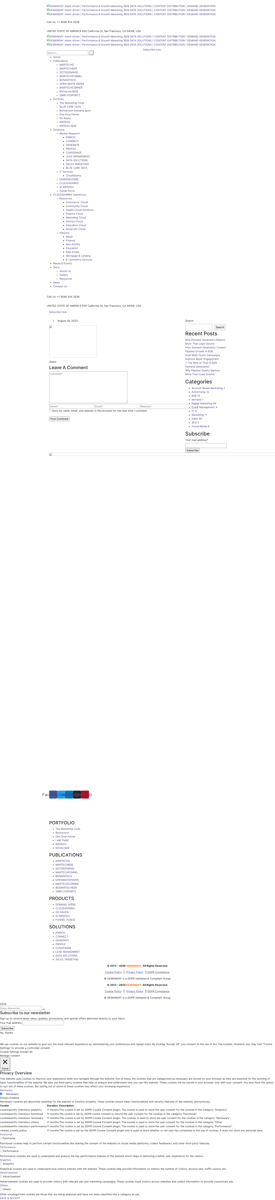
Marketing (199, 414)
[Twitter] (61, 361)
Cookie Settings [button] (9, 1051)
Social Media (200, 426)
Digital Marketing (204, 403)
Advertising (200, 391)
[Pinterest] (64, 361)
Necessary (12, 1094)
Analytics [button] (5, 1159)
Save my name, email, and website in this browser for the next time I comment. (99, 410)
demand (197, 399)
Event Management (204, 407)
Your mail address (11, 1022)
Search (189, 320)
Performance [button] (8, 1147)
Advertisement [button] (9, 1172)
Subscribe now (58, 312)
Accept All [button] (26, 1051)
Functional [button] (6, 1134)
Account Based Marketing (208, 388)
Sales (197, 418)
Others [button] (4, 1185)
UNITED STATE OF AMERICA (64, 31)
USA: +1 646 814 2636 (63, 804)
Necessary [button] (6, 1090)
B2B (196, 395)
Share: (53, 361)
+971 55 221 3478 (67, 812)
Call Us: (51, 22)
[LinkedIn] (66, 361)
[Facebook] (58, 361)
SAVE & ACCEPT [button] (10, 1198)
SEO (195, 422)
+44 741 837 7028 (65, 808)
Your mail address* (196, 440)
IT (194, 411)
